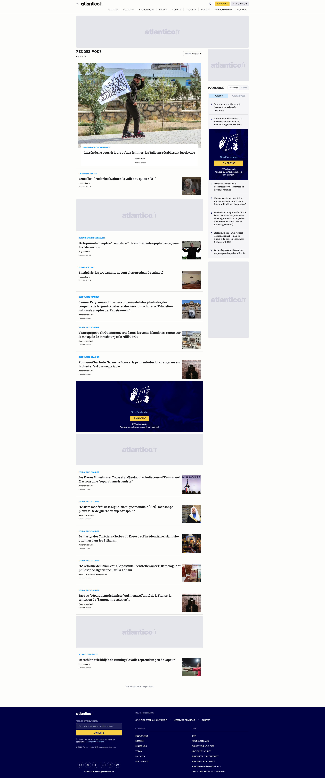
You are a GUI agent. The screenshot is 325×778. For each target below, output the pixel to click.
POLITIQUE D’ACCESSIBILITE (203, 761)
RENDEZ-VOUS (141, 746)
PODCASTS (140, 756)
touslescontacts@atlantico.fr (99, 772)
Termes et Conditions (95, 742)
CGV (194, 736)
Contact (206, 720)
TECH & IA (191, 9)
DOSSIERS (139, 741)
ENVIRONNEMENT (223, 9)
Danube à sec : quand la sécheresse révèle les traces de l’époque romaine (229, 186)
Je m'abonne (139, 418)
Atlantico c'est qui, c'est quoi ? (151, 720)
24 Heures (234, 88)
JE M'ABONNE (222, 4)
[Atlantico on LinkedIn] (103, 765)
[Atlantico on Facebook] (95, 765)
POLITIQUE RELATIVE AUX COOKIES (206, 766)
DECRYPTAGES (141, 736)
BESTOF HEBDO (141, 761)
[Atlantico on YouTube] (117, 765)
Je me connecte (240, 4)
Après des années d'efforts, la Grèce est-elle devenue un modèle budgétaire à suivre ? (228, 121)
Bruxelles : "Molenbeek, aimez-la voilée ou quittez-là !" (117, 179)
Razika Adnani (101, 574)
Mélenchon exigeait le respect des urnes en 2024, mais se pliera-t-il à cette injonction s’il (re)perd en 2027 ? (229, 237)
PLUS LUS (219, 96)
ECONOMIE (128, 9)
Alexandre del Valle (86, 315)
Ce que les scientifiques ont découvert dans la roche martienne (227, 107)
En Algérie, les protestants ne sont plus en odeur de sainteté (121, 272)
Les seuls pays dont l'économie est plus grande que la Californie (229, 252)
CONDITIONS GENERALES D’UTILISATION (208, 771)
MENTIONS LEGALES (200, 741)
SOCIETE (176, 9)
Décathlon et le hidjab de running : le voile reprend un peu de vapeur (127, 660)
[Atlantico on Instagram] (110, 765)
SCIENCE (205, 9)
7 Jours (244, 88)
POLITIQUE (113, 9)
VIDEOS (138, 751)
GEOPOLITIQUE (146, 9)
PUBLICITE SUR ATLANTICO (203, 746)
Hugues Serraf (139, 158)
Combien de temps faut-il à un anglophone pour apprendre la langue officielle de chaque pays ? (230, 201)
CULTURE (241, 9)
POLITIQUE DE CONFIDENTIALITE (205, 756)
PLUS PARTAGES (238, 96)
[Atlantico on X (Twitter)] (88, 765)
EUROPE (163, 9)
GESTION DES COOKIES (201, 751)
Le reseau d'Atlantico (184, 720)
